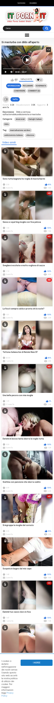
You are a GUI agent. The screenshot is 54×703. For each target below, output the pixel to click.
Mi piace (12, 80)
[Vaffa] (6, 99)
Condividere (19, 91)
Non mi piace (16, 80)
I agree (36, 662)
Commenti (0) (34, 91)
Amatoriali (20, 119)
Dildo (6, 124)
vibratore (30, 135)
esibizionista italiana (13, 135)
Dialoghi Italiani (35, 119)
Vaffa (15, 99)
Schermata (41, 86)
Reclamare (28, 86)
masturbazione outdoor (20, 130)
